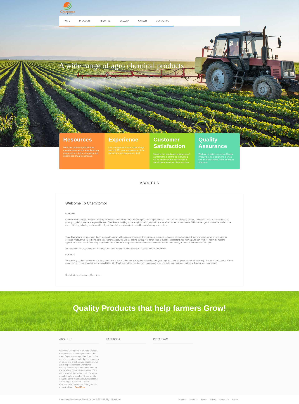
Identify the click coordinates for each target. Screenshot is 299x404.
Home (203, 400)
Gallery (213, 400)
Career (235, 400)
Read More (80, 387)
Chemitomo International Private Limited (77, 399)
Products (182, 400)
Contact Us (224, 400)
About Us (194, 400)
